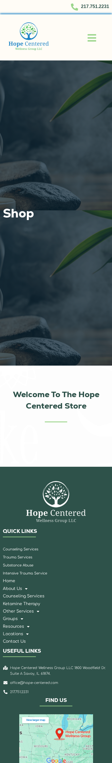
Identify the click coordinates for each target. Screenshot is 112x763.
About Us (12, 589)
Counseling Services (24, 596)
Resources (13, 626)
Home (9, 581)
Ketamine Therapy (21, 604)
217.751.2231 (95, 6)
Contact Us (14, 641)
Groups (10, 619)
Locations (13, 634)
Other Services (18, 611)
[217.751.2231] (74, 7)
